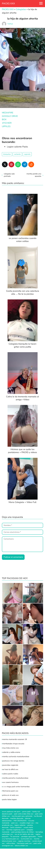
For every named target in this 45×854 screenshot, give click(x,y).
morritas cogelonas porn (15, 830)
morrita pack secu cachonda (22, 816)
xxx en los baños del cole (24, 834)
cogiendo (27, 154)
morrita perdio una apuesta (34, 175)
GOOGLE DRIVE (10, 116)
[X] (5, 164)
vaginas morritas (24, 841)
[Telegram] (24, 164)
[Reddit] (31, 164)
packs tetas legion (9, 799)
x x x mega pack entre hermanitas (16, 786)
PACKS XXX (8, 3)
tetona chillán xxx (21, 845)
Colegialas (21, 9)
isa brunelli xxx (26, 839)
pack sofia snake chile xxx (23, 814)
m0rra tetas (10, 843)
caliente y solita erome (11, 752)
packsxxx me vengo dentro (13, 761)
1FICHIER (7, 122)
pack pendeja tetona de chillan (22, 832)
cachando (17, 154)
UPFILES (6, 126)
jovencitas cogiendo (10, 765)
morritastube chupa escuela (13, 743)
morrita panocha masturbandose (15, 778)
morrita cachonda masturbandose (15, 756)
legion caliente (20, 825)
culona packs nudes (10, 773)
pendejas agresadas (28, 836)
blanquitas (7, 154)
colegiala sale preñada (9, 175)
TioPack (10, 24)
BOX (4, 119)
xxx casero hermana (10, 782)
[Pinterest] (11, 164)
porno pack (26, 811)
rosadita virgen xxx (27, 823)
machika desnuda (16, 818)
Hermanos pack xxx (10, 791)
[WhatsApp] (18, 164)
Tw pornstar (14, 836)
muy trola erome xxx (10, 748)
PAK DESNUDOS (20, 821)
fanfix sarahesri (16, 827)
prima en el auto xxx (10, 795)
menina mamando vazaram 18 (14, 739)
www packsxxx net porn (11, 811)
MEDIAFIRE (7, 112)
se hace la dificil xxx (10, 769)
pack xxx (14, 823)
